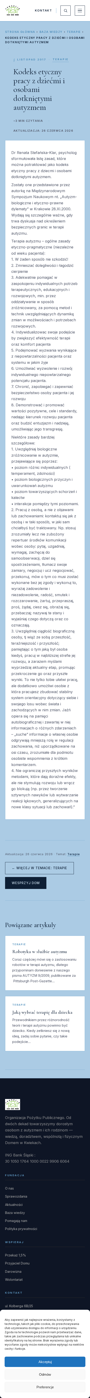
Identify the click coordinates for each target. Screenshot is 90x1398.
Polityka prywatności (21, 1229)
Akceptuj (45, 1362)
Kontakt (43, 10)
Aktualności (14, 1205)
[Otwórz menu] (80, 11)
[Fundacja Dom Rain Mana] (12, 10)
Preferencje (45, 1387)
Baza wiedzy (51, 32)
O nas (9, 1188)
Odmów (45, 1374)
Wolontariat (14, 1279)
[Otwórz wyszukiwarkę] (65, 11)
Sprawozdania (16, 1196)
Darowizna (13, 1271)
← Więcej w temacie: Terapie (39, 868)
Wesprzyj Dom (26, 883)
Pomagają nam (16, 1221)
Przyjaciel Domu (17, 1263)
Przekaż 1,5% (15, 1255)
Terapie (74, 32)
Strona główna (20, 32)
